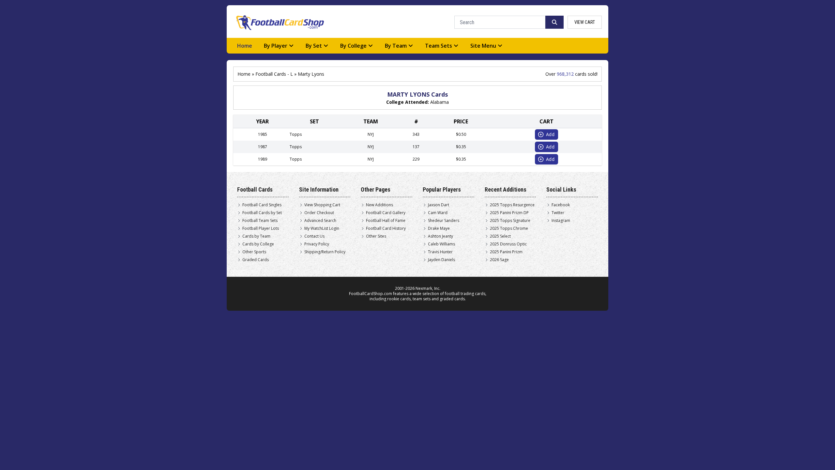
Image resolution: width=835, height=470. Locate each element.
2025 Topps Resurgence (512, 205)
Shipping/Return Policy (324, 252)
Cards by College (258, 244)
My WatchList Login (321, 228)
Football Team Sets (260, 220)
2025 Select (500, 236)
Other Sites (376, 236)
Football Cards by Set (262, 212)
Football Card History (386, 228)
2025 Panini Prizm (506, 252)
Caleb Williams (441, 244)
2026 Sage (499, 259)
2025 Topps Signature (510, 220)
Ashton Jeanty (440, 236)
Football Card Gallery (385, 212)
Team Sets (438, 45)
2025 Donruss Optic (508, 244)
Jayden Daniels (441, 259)
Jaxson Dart (438, 205)
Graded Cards (255, 259)
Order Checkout (319, 212)
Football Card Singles (261, 205)
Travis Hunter (440, 252)
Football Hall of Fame (385, 220)
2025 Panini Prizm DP (509, 212)
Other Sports (254, 252)
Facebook (561, 205)
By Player (275, 45)
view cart (584, 22)
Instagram (561, 220)
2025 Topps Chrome (509, 228)
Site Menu (483, 45)
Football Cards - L (274, 74)
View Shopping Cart (322, 205)
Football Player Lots (260, 228)
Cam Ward (438, 212)
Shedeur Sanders (443, 220)
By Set (314, 45)
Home (244, 45)
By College (353, 45)
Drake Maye (439, 228)
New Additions (379, 205)
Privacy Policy (316, 244)
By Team (396, 45)
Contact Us (314, 236)
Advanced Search (320, 220)
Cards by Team (256, 236)
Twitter (558, 212)
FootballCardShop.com (370, 293)
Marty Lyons (311, 74)
